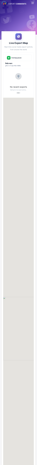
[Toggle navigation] (32, 3)
